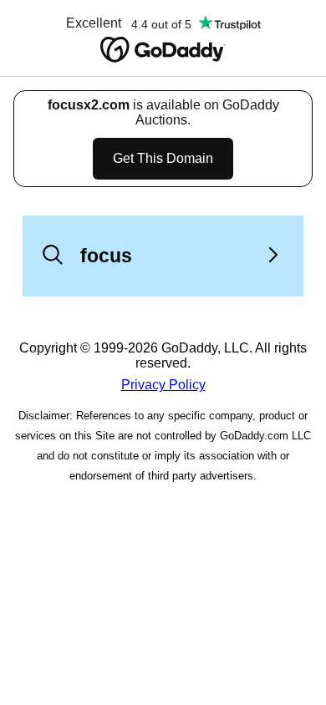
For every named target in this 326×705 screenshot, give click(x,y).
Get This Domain (163, 158)
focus (106, 255)
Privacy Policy (163, 385)
